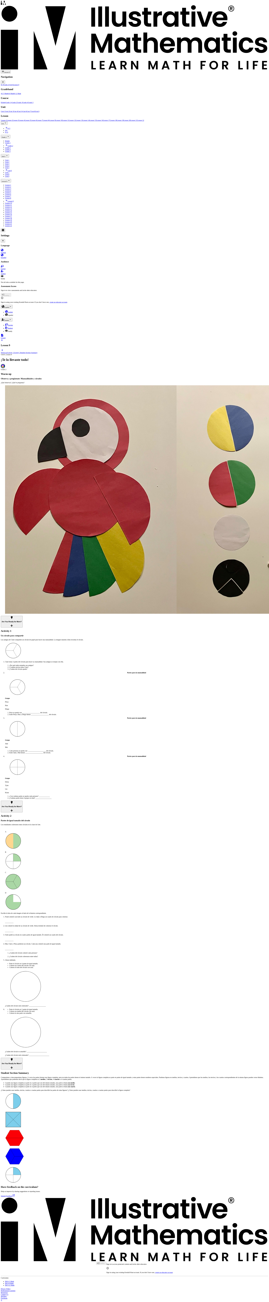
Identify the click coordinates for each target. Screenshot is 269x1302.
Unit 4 (7, 166)
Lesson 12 (8, 207)
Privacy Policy (6, 1289)
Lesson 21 (8, 224)
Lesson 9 (4, 181)
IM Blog (4, 1296)
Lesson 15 (8, 212)
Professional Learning (8, 1291)
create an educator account (58, 302)
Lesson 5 (8, 192)
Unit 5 (7, 168)
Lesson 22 (8, 226)
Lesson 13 (8, 209)
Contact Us (4, 1294)
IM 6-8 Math (9, 1283)
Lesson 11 (8, 205)
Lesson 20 (8, 222)
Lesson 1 (8, 185)
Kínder (7, 141)
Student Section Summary (29, 353)
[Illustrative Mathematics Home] (134, 35)
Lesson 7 (8, 196)
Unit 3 (7, 164)
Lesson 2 (8, 187)
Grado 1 (8, 143)
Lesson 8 (8, 198)
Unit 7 (7, 172)
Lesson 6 (8, 194)
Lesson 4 (8, 191)
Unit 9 (7, 176)
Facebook (4, 1298)
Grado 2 (4, 137)
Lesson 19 (8, 220)
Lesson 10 (8, 203)
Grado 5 (8, 151)
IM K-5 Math (9, 1281)
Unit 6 (3, 156)
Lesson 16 (8, 214)
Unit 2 (7, 162)
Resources (4, 1292)
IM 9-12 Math (9, 1285)
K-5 (3, 124)
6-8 (6, 130)
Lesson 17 (8, 216)
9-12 (6, 132)
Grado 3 (8, 148)
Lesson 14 (8, 211)
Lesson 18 (8, 218)
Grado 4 (8, 149)
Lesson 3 (8, 189)
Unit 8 (7, 174)
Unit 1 (7, 160)
